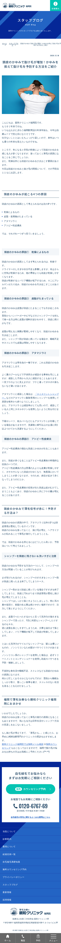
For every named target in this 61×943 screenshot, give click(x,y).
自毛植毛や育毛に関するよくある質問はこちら (30, 817)
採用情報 (7, 900)
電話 (23, 940)
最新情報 (7, 892)
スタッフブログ (13, 44)
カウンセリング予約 (31, 789)
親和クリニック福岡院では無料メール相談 (22, 744)
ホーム (7, 940)
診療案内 (55, 8)
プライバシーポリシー (13, 877)
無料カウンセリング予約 (14, 869)
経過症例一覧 (9, 854)
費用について (9, 846)
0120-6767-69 (33, 806)
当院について (9, 831)
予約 (38, 940)
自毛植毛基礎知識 (11, 862)
